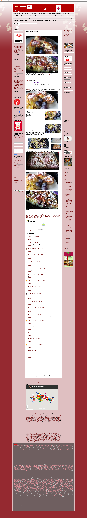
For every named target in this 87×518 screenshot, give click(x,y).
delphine (29, 261)
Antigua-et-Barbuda (32, 414)
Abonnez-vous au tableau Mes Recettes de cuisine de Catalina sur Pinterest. (18, 94)
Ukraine (30, 439)
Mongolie (63, 483)
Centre (42, 418)
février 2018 (68, 242)
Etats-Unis (58, 420)
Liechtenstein (35, 480)
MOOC (71, 483)
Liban (25, 480)
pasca (64, 488)
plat (18, 491)
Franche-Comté (45, 421)
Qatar (34, 433)
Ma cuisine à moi (37, 214)
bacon (56, 447)
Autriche (31, 415)
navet (27, 485)
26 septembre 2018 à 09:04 (34, 242)
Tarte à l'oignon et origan (18, 165)
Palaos (43, 487)
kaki (41, 477)
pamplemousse (51, 487)
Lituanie (57, 480)
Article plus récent (30, 379)
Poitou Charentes (62, 491)
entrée (45, 468)
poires (37, 491)
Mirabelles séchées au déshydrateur (17, 52)
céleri (23, 453)
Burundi (52, 417)
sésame (22, 499)
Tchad (59, 437)
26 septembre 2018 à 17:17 (38, 274)
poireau (33, 491)
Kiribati (56, 478)
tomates (29, 502)
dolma (61, 467)
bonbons (64, 449)
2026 (66, 169)
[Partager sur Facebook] (41, 229)
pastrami (71, 488)
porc (48, 492)
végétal (69, 504)
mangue (66, 481)
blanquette (43, 449)
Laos (37, 479)
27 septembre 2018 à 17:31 (35, 338)
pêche (17, 490)
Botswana (58, 416)
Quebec (37, 433)
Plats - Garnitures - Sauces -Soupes (38, 15)
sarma (28, 497)
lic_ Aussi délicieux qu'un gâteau (33, 268)
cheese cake (27, 454)
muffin (61, 484)
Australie (27, 415)
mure (64, 484)
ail (39, 445)
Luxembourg (16, 481)
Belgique (60, 415)
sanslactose (66, 496)
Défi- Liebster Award (67, 464)
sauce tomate (37, 498)
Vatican (41, 439)
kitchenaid (45, 230)
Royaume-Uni (55, 433)
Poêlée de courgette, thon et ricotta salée (68, 213)
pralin (18, 493)
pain (36, 487)
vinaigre (41, 505)
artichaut (63, 446)
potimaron (62, 492)
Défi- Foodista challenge (32, 230)
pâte (20, 489)
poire (29, 491)
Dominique (31, 420)
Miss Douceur (30, 314)
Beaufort (41, 448)
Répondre (29, 239)
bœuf (53, 449)
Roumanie (47, 433)
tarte (38, 501)
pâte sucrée (56, 489)
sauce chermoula (22, 498)
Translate (21, 191)
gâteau (60, 471)
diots (55, 467)
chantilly (59, 453)
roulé (45, 495)
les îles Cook (27, 440)
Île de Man (43, 440)
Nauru (24, 485)
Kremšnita (15, 479)
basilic (37, 448)
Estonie (50, 420)
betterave (66, 448)
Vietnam (48, 439)
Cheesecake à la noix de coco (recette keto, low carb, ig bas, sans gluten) (18, 172)
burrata (42, 451)
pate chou (31, 489)
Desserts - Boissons (54, 15)
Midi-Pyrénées (37, 483)
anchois (71, 445)
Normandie (22, 486)
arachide (51, 446)
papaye (23, 488)
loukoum (65, 480)
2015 (66, 248)
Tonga (39, 438)
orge (72, 486)
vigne (35, 505)
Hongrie (40, 423)
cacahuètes (57, 451)
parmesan (53, 488)
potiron (66, 492)
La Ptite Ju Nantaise (53, 216)
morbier (15, 484)
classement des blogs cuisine (18, 136)
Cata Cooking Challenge (50, 20)
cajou (68, 451)
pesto (35, 490)
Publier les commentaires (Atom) (35, 382)
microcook (28, 483)
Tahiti (49, 437)
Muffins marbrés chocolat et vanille (68, 192)
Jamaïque (17, 477)
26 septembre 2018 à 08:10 (34, 236)
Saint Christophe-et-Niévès (53, 434)
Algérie (45, 413)
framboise (46, 470)
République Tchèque (34, 434)
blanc (40, 449)
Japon (31, 477)
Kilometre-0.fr (29, 89)
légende (56, 479)
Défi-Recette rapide (17, 467)
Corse (37, 419)
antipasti (32, 446)
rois (26, 495)
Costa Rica (44, 419)
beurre (70, 448)
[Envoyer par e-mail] (38, 229)
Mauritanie (52, 482)
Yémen (52, 439)
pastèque (68, 488)
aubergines (23, 447)
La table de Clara (29, 216)
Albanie (41, 413)
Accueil (43, 379)
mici (25, 483)
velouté (15, 505)
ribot (60, 494)
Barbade (56, 415)
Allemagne (50, 413)
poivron (22, 492)
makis (43, 481)
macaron (24, 481)
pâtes (60, 489)
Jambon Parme (26, 477)
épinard (60, 468)
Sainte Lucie (39, 435)
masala (40, 482)
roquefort (33, 495)
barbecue (34, 448)
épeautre (49, 468)
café (62, 451)
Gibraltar (60, 421)
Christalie (29, 332)
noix (59, 485)
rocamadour (22, 495)
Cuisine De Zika (30, 254)
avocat (39, 447)
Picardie (58, 490)
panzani (20, 488)
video (28, 505)
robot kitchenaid (16, 495)
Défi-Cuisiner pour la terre (44, 466)
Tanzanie (56, 437)
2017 (66, 245)
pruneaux (25, 493)
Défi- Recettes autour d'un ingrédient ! (31, 465)
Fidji (29, 421)
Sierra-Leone (32, 436)
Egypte (35, 420)
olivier (56, 486)
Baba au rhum (52, 447)
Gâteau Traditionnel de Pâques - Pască (17, 163)
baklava (16, 448)
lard (41, 479)
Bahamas (44, 415)
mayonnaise (56, 482)
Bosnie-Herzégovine (53, 416)
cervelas (43, 453)
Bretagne (31, 417)
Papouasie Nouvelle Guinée (33, 488)
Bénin (55, 417)
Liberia (29, 480)
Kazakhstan (49, 477)
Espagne (45, 420)
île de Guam (30, 441)
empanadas (25, 468)
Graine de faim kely (31, 307)
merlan (19, 483)
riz (69, 494)
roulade (42, 495)
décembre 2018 (68, 182)
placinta (15, 491)
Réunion (47, 434)
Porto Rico (54, 492)
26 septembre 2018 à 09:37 (39, 248)
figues (58, 469)
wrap (50, 505)
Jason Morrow (47, 509)
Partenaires (66, 13)
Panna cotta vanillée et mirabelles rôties (17, 50)
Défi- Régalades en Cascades (54, 465)
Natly (29, 350)
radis (56, 493)
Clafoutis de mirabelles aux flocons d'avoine (18, 56)
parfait (50, 488)
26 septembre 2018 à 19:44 (42, 280)
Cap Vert (34, 418)
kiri (53, 478)
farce (37, 469)
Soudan (52, 436)
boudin (26, 450)
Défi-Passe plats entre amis (68, 466)
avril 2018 (67, 239)
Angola (27, 414)
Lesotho (15, 480)
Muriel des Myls (30, 274)
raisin (48, 230)
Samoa (47, 435)
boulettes (30, 450)
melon (61, 482)
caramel (72, 452)
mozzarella (52, 484)
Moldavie (55, 483)
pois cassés (40, 491)
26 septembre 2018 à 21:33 (39, 307)
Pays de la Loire (67, 489)
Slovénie (44, 436)
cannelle (53, 452)
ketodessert (68, 477)
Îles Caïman (48, 440)
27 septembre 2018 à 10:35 (39, 320)
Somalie (48, 436)
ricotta (66, 494)
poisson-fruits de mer (53, 491)
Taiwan (52, 437)
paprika (39, 488)
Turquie (58, 438)
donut (68, 467)
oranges (69, 486)
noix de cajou (64, 485)
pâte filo (45, 489)
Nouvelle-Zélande (35, 486)
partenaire (59, 488)
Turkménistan (54, 438)
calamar (15, 452)
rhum (57, 494)
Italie (30, 424)
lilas (38, 480)
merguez (70, 482)
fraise (35, 470)
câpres (68, 452)
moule (28, 484)
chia (36, 454)
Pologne (29, 492)
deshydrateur (42, 467)
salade (37, 496)
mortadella (22, 484)
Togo (36, 438)
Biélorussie (43, 416)
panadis (56, 487)
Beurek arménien (68, 198)
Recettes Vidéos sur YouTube (21, 20)
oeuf (39, 486)
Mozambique (48, 484)
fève (50, 469)
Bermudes (31, 416)
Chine (55, 418)
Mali (56, 481)
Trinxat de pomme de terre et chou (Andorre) (68, 217)
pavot (63, 489)
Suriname (27, 437)
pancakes (66, 487)
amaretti (64, 445)
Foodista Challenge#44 (43, 73)
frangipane (62, 470)
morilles (18, 484)
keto (56, 477)
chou (64, 454)
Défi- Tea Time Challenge (69, 465)
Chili (52, 418)
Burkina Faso (47, 417)
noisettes (55, 485)
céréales (35, 453)
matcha (49, 482)
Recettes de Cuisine (18, 137)
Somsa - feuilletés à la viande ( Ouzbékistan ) (69, 231)
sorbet (68, 499)
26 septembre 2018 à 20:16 (36, 286)
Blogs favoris (64, 15)
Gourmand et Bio (41, 215)
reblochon (15, 494)
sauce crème (28, 498)
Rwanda (28, 434)
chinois (45, 454)
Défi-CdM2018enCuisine (36, 466)
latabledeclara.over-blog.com (33, 280)
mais (40, 481)
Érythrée (35, 440)
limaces (42, 480)
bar (27, 448)
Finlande (33, 421)
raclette (53, 493)
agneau (36, 445)
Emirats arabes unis (40, 420)
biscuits (35, 449)
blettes (50, 449)
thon (63, 501)
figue (55, 469)
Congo (34, 419)
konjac (68, 478)
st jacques (41, 500)
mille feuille (44, 483)
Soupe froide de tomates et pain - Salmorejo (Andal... (68, 200)
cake (70, 451)
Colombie (27, 419)
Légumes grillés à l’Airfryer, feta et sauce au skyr (18, 47)
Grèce (32, 422)
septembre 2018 (68, 186)
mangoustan (62, 481)
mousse (39, 484)
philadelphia (49, 490)
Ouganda (24, 487)
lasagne (45, 479)
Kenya (53, 477)
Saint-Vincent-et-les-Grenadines (31, 435)
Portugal (58, 492)
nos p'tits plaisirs (31, 344)
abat (14, 445)
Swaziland (35, 437)
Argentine (51, 414)
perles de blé (25, 490)
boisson (56, 449)
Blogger (54, 509)
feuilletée (46, 469)
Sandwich (54, 496)
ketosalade (35, 478)
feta (43, 469)
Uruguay (34, 439)
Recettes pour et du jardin (36, 20)
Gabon (50, 421)
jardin (34, 477)
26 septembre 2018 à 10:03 (38, 254)
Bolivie (47, 416)
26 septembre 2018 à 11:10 (35, 261)
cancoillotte (42, 452)
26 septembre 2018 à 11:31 (44, 268)
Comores (31, 419)
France (38, 421)
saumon (51, 498)
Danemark (59, 419)
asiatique (69, 446)
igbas (65, 474)
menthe (64, 482)
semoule (70, 498)
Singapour (36, 436)
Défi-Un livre (33, 467)
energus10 (40, 468)
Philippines (54, 490)
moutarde (43, 484)
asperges (15, 447)
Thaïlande (27, 438)
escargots (71, 468)
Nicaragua (40, 485)
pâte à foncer (27, 489)
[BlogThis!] (39, 229)
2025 (66, 171)
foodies (23, 470)
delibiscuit (37, 467)
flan (40, 230)
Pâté (23, 489)
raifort (59, 493)
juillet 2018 (67, 235)
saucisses (42, 498)
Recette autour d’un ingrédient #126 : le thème (18, 160)
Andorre (59, 413)
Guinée (40, 422)
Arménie (56, 414)
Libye (31, 480)
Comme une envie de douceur (53, 214)
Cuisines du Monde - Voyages (38, 13)
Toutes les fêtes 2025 (17, 79)
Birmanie (39, 416)
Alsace (55, 413)
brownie (22, 451)
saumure (55, 498)
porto (51, 492)
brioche (66, 450)
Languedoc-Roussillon (32, 479)
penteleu (21, 490)
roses (36, 495)
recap (19, 494)
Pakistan (40, 487)
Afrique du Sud (36, 413)
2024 (66, 172)
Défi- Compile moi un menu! (44, 463)
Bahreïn (48, 415)
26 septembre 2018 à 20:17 (36, 293)
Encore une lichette (37, 217)
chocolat (50, 454)
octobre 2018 (68, 185)
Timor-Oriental (33, 438)
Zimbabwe (58, 439)
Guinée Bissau (44, 422)
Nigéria (46, 485)
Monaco (59, 483)
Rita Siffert (30, 286)
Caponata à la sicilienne (67, 195)
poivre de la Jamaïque (69, 491)
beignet (48, 448)
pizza (70, 490)
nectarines (30, 485)
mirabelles (48, 483)
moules (32, 484)
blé (47, 449)
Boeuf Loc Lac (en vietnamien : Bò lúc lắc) (68, 228)
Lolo (29, 242)
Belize (28, 416)
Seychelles (27, 436)
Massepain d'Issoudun (69, 211)
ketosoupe (44, 478)
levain (22, 480)
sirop (38, 499)
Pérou (31, 433)
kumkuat (19, 479)
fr (41, 230)
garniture (55, 471)
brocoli (15, 451)
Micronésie (32, 483)
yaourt (54, 505)
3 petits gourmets (54, 215)
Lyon (19, 481)
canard (38, 452)
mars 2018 (67, 241)
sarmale (32, 497)
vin (37, 505)
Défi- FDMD (42, 464)
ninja (49, 485)
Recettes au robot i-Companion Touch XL (48, 18)
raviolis (71, 493)
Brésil (39, 417)
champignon (54, 453)
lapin (39, 479)
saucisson (47, 498)
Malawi (50, 481)
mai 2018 (67, 238)
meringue (15, 483)
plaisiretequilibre (31, 301)
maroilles (27, 482)
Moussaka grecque (68, 187)
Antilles (37, 414)
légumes (60, 479)
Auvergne (35, 415)
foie (15, 470)
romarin (29, 495)
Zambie (55, 439)
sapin (22, 497)
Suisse (59, 436)
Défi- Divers (27, 464)
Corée (40, 419)
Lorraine (61, 480)
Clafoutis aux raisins (68, 190)
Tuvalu (27, 439)
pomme (33, 492)
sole (57, 499)
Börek (71, 449)
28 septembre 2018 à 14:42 (38, 344)
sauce (40, 497)
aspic (19, 447)
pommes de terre (43, 492)
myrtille (67, 484)
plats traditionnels (24, 491)
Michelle (29, 338)
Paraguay (46, 488)
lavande (48, 479)
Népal (37, 485)
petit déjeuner (39, 490)
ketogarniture (16, 478)
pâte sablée (50, 489)
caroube (20, 453)
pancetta (71, 487)
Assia (29, 236)
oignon (45, 486)
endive (36, 468)
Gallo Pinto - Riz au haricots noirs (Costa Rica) (69, 206)
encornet (32, 468)
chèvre (32, 454)
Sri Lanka (55, 436)
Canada (31, 418)
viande (23, 505)
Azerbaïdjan (40, 415)
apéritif (35, 446)
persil (32, 490)
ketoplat (29, 478)
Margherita (15, 482)
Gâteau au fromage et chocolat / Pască (17, 177)
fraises (39, 470)
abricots (22, 445)
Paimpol (33, 487)
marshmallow (36, 482)
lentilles (66, 479)
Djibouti (28, 420)
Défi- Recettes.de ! (44, 465)
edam (71, 467)
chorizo (61, 454)
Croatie (48, 419)
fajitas (35, 469)
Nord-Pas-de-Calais (17, 486)
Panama (63, 487)
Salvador (43, 435)
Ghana (57, 421)
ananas (67, 445)
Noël (52, 485)
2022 (66, 175)
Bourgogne (27, 417)
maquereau (70, 481)
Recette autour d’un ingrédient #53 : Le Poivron (18, 180)
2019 (66, 179)
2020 (66, 178)
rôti (38, 495)
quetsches (39, 493)
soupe (15, 500)
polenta (26, 492)
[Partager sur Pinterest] (42, 229)
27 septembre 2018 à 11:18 (34, 326)
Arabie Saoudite (46, 414)
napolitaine (20, 485)
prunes (29, 493)
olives (53, 486)
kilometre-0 (30, 293)
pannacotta (15, 488)
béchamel (44, 448)
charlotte (70, 453)
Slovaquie (40, 436)
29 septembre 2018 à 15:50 (34, 350)
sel (67, 498)
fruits (43, 230)
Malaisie (46, 481)
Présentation (25, 13)
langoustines (26, 479)
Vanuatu (37, 439)
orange (66, 486)
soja (54, 499)
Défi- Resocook (62, 465)
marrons (31, 482)
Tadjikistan (45, 437)
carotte (16, 453)
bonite (68, 449)
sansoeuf (70, 496)
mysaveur (71, 484)
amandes (59, 445)
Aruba (59, 414)
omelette (62, 486)
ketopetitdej (25, 478)
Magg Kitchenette (44, 214)
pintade (61, 490)
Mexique (22, 483)
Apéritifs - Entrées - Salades (21, 15)
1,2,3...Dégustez (47, 215)
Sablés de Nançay (68, 196)
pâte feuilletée (40, 489)
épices (56, 468)
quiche (46, 493)
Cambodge (58, 417)
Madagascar (33, 481)
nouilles (30, 486)
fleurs (72, 469)
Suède (31, 437)
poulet (70, 492)
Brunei (36, 417)
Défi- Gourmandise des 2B (60, 464)
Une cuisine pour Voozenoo (44, 216)
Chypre (59, 418)
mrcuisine (57, 484)
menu (67, 482)
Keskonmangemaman (30, 214)
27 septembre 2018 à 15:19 (36, 332)
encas (29, 468)
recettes (22, 494)
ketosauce (40, 478)
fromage (69, 470)
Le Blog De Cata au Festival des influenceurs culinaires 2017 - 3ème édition (18, 88)
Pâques (42, 488)
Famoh (59, 215)
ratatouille (66, 493)
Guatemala (36, 422)
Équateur (31, 440)
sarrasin (36, 497)
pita (68, 490)
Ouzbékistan (29, 487)
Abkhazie (27, 413)
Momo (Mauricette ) (31, 248)
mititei (52, 483)
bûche (29, 451)
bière (28, 449)
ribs (62, 494)
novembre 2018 (68, 183)
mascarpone (44, 482)
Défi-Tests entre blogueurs (25, 467)
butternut (48, 451)
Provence (27, 433)
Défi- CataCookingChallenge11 (20, 463)
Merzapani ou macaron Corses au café (69, 203)
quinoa (50, 493)
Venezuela (44, 439)
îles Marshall (35, 441)
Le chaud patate (35, 216)
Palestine (47, 487)
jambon (21, 477)
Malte (58, 481)
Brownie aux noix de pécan (18, 174)
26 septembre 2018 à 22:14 (37, 314)
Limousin (52, 480)
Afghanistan (31, 413)
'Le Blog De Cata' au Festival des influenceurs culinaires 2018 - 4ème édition (18, 85)
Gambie (54, 421)
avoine (43, 447)
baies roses (71, 447)
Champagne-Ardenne (47, 418)
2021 (66, 176)
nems (34, 485)
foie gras (19, 470)
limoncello (48, 480)
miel (41, 483)
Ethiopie (27, 421)
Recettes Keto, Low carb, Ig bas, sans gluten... (25, 18)
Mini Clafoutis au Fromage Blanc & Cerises (68, 225)
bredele (45, 450)
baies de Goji (67, 447)
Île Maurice (39, 440)
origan (16, 487)
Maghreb (37, 481)
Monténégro (67, 483)
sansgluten (60, 496)
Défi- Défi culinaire (21, 464)
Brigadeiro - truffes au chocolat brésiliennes (69, 220)
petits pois (44, 490)
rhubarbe (53, 494)
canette (50, 452)
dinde (52, 467)
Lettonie (18, 480)
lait (22, 479)
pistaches (64, 490)
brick (62, 450)
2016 (66, 247)
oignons (49, 486)
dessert (38, 230)
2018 (66, 181)
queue (43, 493)
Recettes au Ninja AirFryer (66, 18)
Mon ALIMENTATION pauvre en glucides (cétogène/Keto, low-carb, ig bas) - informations (18, 82)
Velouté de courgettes (68, 189)
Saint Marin (59, 434)
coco (55, 455)
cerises (39, 453)
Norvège (27, 486)
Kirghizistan (50, 478)
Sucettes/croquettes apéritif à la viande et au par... (69, 209)
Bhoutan (35, 416)
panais (59, 487)
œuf (42, 486)
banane (19, 448)
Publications (17, 13)
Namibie (17, 485)
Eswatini (53, 420)
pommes (36, 492)
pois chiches (46, 491)
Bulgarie (42, 417)
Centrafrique (38, 418)
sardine (25, 497)
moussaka (35, 484)
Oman (59, 486)
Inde (43, 423)
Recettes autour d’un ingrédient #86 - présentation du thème (18, 168)
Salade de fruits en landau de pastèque (69, 222)
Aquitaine (41, 414)
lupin (71, 480)
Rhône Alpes (41, 433)
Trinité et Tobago (44, 438)
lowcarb (68, 480)
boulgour (34, 450)
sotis (29, 326)
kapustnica (44, 477)
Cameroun (27, 418)
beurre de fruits (16, 449)
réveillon (45, 494)
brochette (70, 450)
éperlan (53, 468)
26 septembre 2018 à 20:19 (38, 301)
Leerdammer (52, 479)
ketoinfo (21, 478)
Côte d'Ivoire (55, 419)
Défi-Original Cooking (58, 466)
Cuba (51, 419)
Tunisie (49, 438)
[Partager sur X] (40, 229)
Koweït (71, 478)
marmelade (19, 482)
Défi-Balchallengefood (28, 466)
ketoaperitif (62, 477)
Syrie (38, 437)
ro (71, 494)
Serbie (59, 435)
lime (44, 480)
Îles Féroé (52, 440)
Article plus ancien (57, 379)
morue (25, 484)
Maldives (53, 481)
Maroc (23, 482)
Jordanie (38, 477)
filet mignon (62, 469)
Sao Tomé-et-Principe (53, 435)
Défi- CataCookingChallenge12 (32, 463)
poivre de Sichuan (16, 492)
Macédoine (28, 481)
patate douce (17, 489)
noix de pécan (70, 485)
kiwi (64, 478)
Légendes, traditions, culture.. (54, 13)
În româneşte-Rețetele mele (18, 74)
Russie (60, 433)
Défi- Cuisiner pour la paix (58, 463)
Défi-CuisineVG (52, 466)
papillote (26, 488)
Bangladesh (52, 415)
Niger (43, 485)
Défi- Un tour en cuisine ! (19, 466)
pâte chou (35, 489)
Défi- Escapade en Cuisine (35, 464)
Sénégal (42, 437)
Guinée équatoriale (51, 422)
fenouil (40, 469)
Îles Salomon (57, 440)
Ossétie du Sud (20, 487)
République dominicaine (41, 434)
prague (15, 493)
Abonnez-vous (19, 41)
